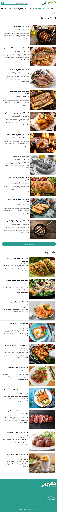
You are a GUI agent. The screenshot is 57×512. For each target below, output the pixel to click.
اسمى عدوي (25, 283)
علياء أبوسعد (25, 457)
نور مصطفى (25, 305)
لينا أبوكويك (26, 30)
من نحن (53, 494)
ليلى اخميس (25, 261)
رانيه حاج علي (24, 348)
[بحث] (2, 3)
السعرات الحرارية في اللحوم (41, 8)
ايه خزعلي (25, 435)
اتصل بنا (53, 502)
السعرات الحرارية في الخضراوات (22, 8)
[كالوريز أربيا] (49, 3)
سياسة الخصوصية (50, 497)
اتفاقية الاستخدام (50, 500)
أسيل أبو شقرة (24, 413)
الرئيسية (53, 8)
